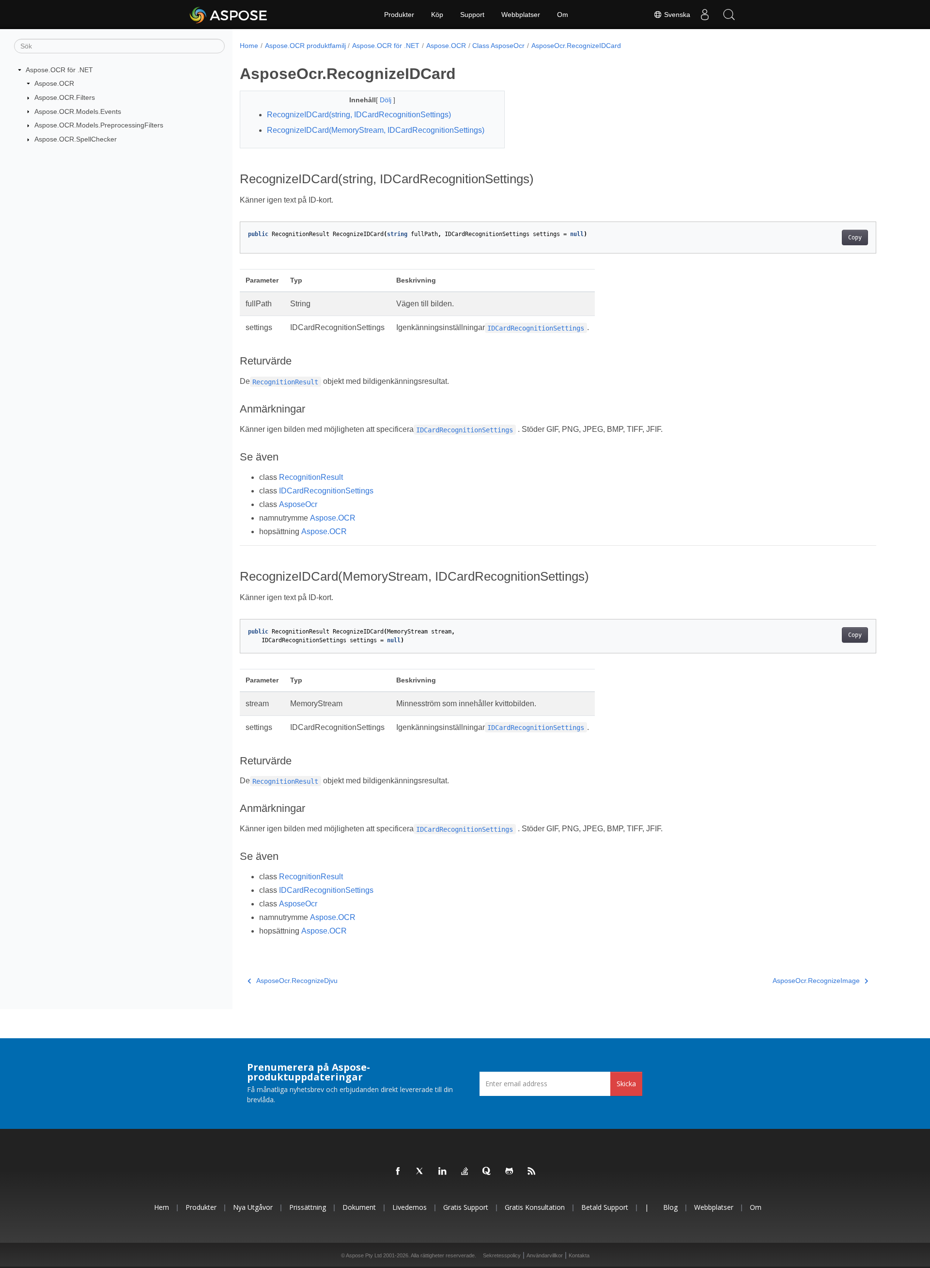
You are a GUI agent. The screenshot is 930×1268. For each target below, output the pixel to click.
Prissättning (307, 1207)
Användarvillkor (545, 1255)
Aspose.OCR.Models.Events (77, 111)
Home (249, 45)
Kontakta (579, 1255)
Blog (670, 1207)
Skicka (626, 1083)
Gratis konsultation (535, 1207)
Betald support (604, 1207)
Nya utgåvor (253, 1207)
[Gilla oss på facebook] (398, 1171)
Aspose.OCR (54, 83)
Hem (161, 1207)
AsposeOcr (298, 504)
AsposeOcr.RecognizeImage (816, 980)
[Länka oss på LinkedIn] (442, 1171)
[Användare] (705, 14)
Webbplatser (520, 14)
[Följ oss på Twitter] (420, 1171)
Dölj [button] (386, 100)
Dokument (359, 1207)
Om (562, 14)
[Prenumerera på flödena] (532, 1171)
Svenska (676, 14)
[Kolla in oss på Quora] (487, 1171)
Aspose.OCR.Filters (64, 97)
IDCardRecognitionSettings (326, 491)
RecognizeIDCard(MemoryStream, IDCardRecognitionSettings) (375, 130)
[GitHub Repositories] (509, 1171)
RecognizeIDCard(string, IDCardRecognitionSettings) (359, 115)
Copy (855, 237)
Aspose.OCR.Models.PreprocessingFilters (98, 125)
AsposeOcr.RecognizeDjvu (297, 980)
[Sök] (729, 14)
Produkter (399, 14)
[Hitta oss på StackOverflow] (465, 1171)
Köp (437, 14)
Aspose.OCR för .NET (59, 70)
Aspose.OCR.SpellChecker (75, 139)
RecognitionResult (311, 477)
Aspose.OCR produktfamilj (305, 45)
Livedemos (409, 1207)
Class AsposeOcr (498, 45)
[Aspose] (229, 14)
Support (472, 14)
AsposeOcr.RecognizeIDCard (576, 45)
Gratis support (465, 1207)
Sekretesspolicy (502, 1255)
